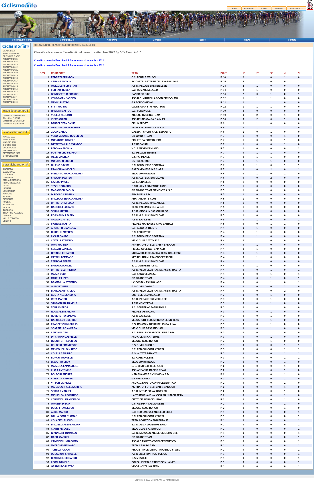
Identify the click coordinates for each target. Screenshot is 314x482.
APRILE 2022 (9, 139)
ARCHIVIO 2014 (10, 89)
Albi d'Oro (112, 40)
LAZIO (6, 185)
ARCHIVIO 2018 (10, 78)
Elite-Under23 (296, 8)
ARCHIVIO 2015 (10, 86)
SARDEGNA (8, 205)
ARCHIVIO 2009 (10, 102)
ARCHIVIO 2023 (10, 64)
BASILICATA (9, 172)
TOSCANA (8, 210)
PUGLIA (7, 202)
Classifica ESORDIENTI (14, 115)
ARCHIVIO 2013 (10, 92)
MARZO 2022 (9, 137)
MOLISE (7, 196)
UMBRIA (7, 215)
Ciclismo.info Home (22, 40)
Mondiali (157, 40)
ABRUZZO (8, 169)
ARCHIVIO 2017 (10, 81)
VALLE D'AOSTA (11, 218)
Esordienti (249, 8)
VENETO (7, 221)
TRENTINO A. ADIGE (13, 213)
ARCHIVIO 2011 (10, 97)
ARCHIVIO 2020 (10, 72)
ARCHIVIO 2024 (10, 62)
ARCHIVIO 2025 (10, 59)
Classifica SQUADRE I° (14, 121)
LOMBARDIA (9, 191)
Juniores (279, 8)
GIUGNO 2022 (9, 145)
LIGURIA (7, 188)
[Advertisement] (15, 281)
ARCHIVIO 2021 (10, 70)
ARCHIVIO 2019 (10, 75)
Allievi (264, 8)
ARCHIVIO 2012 (10, 94)
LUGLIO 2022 (9, 148)
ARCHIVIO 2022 (10, 67)
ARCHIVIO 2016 (10, 83)
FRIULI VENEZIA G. (12, 183)
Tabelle (202, 40)
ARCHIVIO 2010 (10, 99)
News (247, 40)
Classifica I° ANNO (12, 118)
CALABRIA (8, 175)
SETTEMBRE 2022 (11, 153)
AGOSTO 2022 (10, 150)
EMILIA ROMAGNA (12, 180)
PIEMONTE (8, 199)
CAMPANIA (8, 177)
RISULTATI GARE (11, 53)
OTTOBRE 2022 (10, 156)
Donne (234, 8)
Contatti (292, 40)
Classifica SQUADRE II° (14, 123)
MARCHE (7, 194)
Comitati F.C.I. (67, 40)
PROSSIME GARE (11, 56)
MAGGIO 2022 (9, 142)
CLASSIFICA (9, 51)
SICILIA (6, 207)
